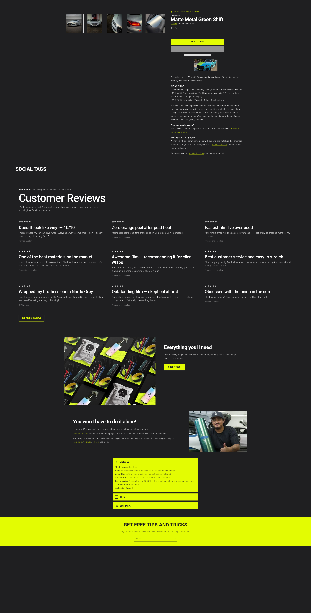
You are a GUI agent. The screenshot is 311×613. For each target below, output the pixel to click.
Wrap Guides (137, 566)
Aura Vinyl (152, 607)
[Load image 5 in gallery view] (155, 23)
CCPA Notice (102, 571)
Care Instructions (139, 558)
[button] (197, 49)
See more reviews (31, 318)
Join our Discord (219, 144)
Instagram (77, 442)
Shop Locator (137, 575)
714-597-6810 (169, 572)
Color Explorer (137, 571)
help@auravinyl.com (171, 579)
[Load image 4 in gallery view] (134, 23)
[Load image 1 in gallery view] (73, 23)
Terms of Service (104, 566)
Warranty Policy (103, 558)
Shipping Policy (103, 579)
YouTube (87, 442)
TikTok (95, 442)
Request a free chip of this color (186, 12)
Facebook (207, 562)
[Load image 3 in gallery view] (114, 23)
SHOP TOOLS (174, 367)
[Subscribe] (174, 539)
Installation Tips (196, 153)
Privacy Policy (103, 562)
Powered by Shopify (161, 607)
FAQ (133, 587)
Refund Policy (103, 575)
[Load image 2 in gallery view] (94, 23)
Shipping (174, 24)
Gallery (134, 579)
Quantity (174, 28)
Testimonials (137, 583)
